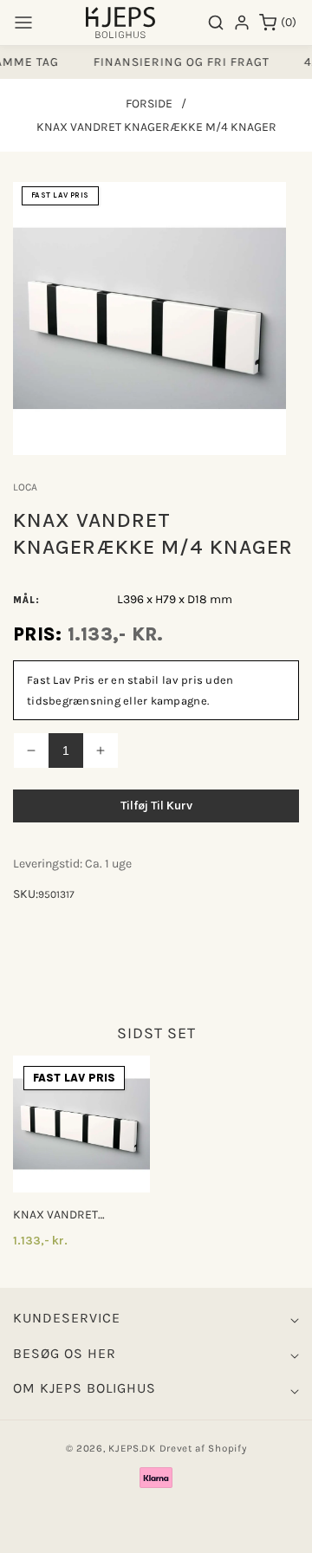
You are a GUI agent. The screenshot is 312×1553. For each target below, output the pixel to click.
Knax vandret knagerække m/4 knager (65, 1215)
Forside (149, 103)
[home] (156, 1531)
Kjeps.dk (132, 1448)
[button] (23, 22)
